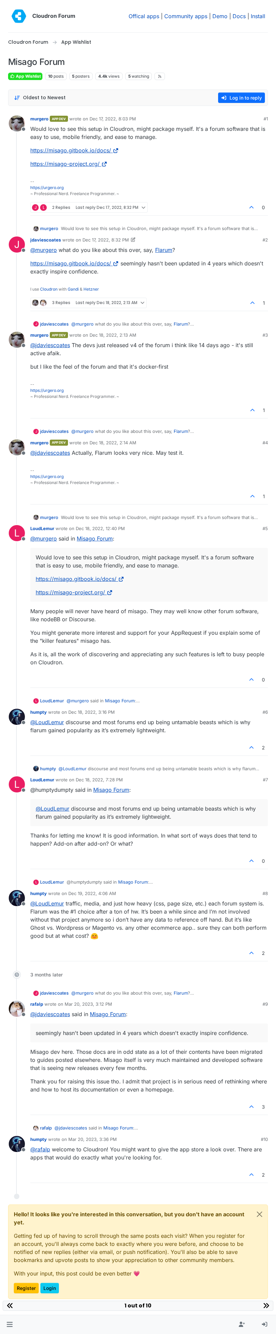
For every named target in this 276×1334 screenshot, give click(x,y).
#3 (265, 335)
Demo (220, 16)
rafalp (36, 1004)
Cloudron (49, 289)
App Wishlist (28, 76)
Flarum (163, 250)
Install (258, 16)
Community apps (185, 16)
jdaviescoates (45, 240)
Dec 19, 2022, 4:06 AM (92, 893)
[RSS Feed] (159, 76)
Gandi (73, 289)
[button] (9, 1324)
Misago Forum (95, 538)
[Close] (259, 1214)
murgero (39, 118)
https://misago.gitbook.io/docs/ (70, 150)
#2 (265, 240)
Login (49, 1288)
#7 (265, 779)
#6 (265, 712)
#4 (265, 442)
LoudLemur (42, 528)
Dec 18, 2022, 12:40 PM (100, 528)
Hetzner (91, 289)
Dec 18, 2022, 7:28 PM (99, 779)
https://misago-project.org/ (65, 163)
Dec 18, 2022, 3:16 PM (91, 712)
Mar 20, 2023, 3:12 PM (88, 1004)
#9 (265, 1004)
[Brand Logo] (19, 16)
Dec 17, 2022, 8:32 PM (105, 240)
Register (26, 1288)
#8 (265, 893)
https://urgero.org (47, 187)
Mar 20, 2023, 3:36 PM (92, 1139)
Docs (239, 16)
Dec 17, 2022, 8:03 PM (113, 118)
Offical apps (144, 16)
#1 (266, 118)
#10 (264, 1139)
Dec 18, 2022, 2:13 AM (113, 335)
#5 (265, 528)
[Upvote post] (252, 207)
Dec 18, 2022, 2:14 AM (113, 442)
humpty (38, 712)
